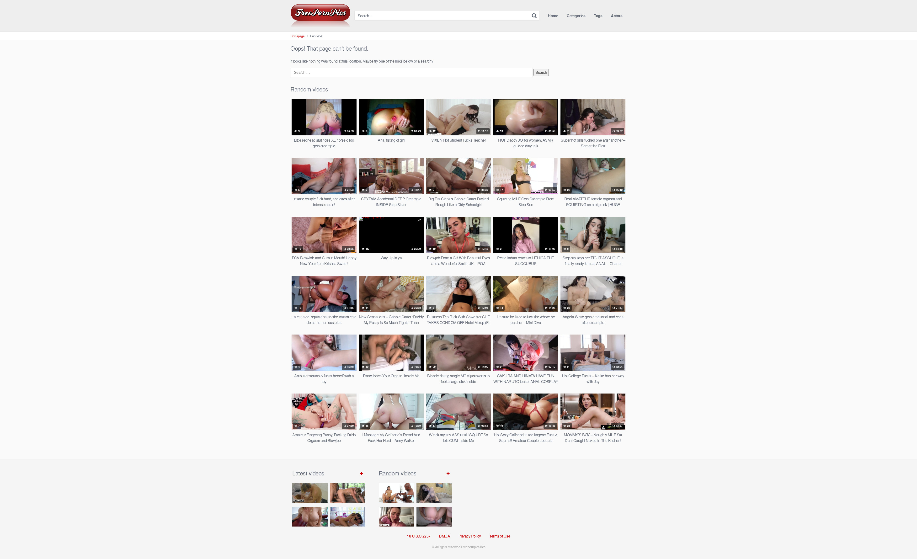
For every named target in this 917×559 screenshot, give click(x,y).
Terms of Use (499, 536)
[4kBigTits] (320, 16)
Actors (616, 15)
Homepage (297, 36)
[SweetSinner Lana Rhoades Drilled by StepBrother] (347, 517)
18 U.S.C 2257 (419, 536)
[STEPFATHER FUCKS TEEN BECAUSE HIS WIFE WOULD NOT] (396, 517)
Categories (576, 15)
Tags (598, 15)
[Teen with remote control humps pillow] (434, 493)
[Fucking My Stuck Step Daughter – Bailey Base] (310, 517)
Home (553, 15)
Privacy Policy (469, 536)
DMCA (444, 536)
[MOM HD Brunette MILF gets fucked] (347, 493)
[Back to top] (904, 543)
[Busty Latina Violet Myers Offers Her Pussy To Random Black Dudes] (396, 493)
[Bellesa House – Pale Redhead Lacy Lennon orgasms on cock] (310, 493)
